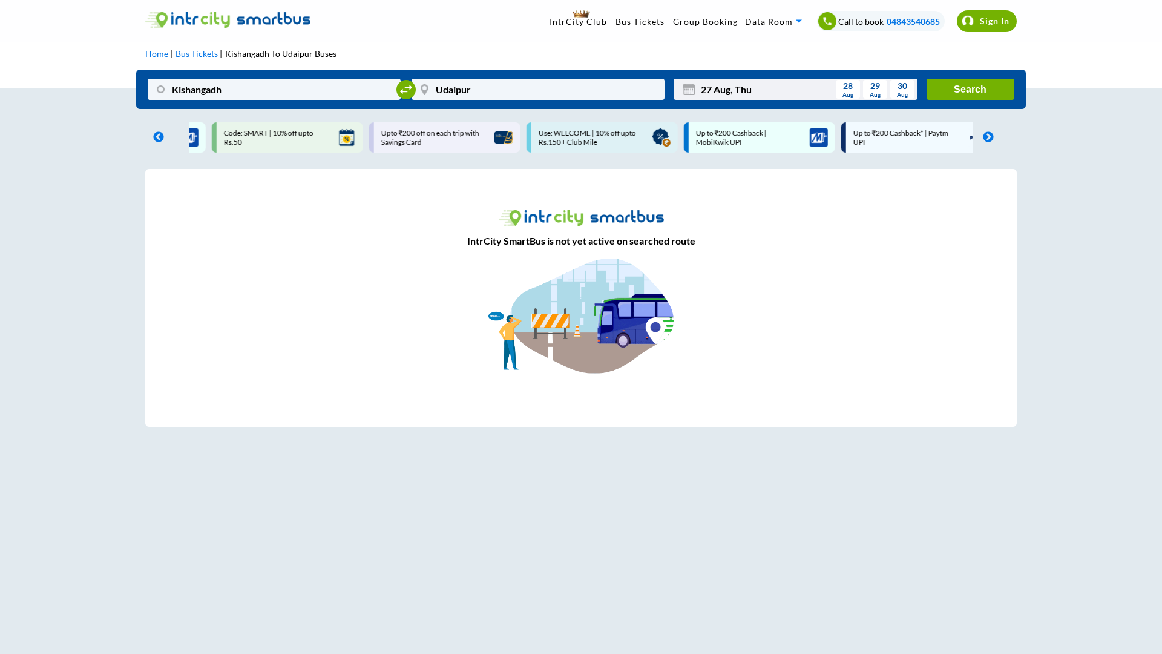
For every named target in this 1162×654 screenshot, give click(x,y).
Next (985, 137)
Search (970, 89)
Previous (156, 137)
